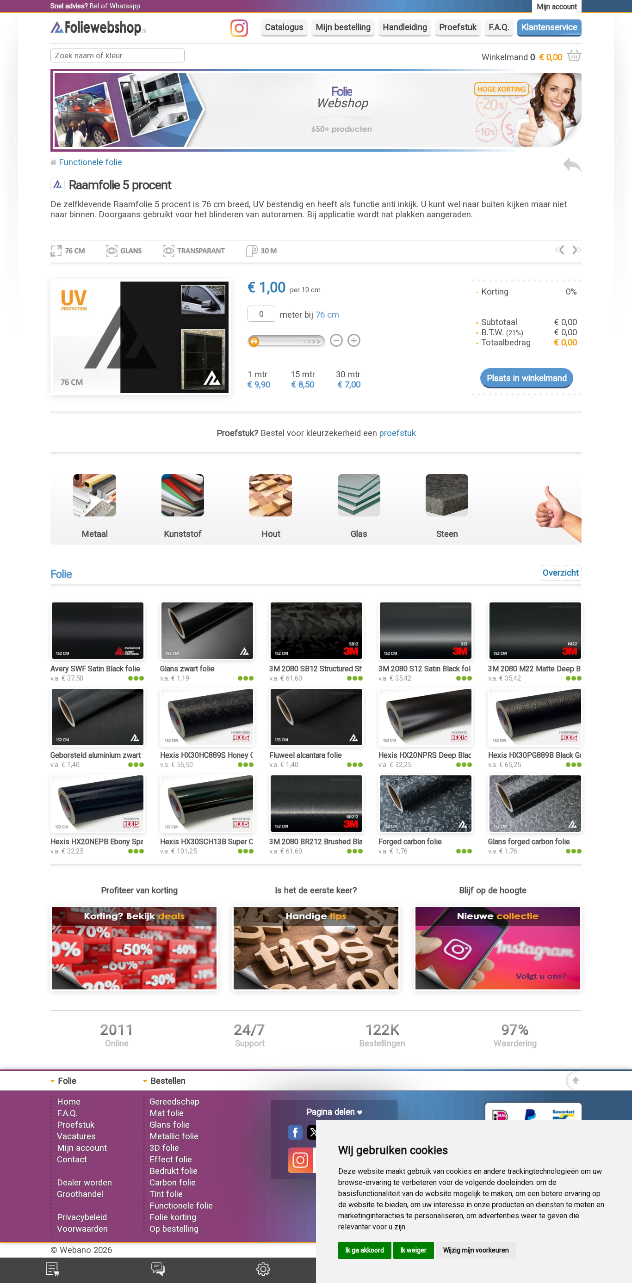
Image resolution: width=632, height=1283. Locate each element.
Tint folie (166, 1194)
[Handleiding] (316, 988)
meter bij (309, 315)
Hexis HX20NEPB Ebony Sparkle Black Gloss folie (131, 841)
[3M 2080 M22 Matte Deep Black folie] (535, 657)
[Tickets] (158, 1273)
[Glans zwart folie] (207, 657)
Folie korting (172, 1217)
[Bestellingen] (52, 1273)
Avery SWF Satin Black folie (95, 668)
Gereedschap (174, 1102)
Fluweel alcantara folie (305, 755)
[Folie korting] (134, 988)
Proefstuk (458, 27)
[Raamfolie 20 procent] (577, 252)
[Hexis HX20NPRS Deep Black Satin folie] (425, 744)
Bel (94, 6)
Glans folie (169, 1125)
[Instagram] (243, 34)
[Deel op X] (312, 1137)
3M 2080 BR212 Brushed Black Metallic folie (342, 841)
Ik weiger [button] (414, 1250)
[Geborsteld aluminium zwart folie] (97, 744)
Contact (72, 1159)
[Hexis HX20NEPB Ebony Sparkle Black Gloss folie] (97, 830)
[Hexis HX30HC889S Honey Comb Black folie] (207, 744)
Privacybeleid (82, 1217)
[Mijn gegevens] (263, 1273)
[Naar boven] (574, 1087)
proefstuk (397, 433)
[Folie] (98, 33)
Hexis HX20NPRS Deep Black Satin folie (444, 755)
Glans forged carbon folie (529, 841)
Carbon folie (172, 1183)
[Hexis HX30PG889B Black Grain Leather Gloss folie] (535, 744)
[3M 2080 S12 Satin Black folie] (425, 657)
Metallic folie (173, 1136)
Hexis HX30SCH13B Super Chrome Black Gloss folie (245, 841)
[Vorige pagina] (572, 171)
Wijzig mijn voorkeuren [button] (476, 1250)
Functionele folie (90, 162)
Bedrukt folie (173, 1171)
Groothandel (80, 1194)
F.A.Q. (499, 27)
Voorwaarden (82, 1229)
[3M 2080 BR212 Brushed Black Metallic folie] (316, 830)
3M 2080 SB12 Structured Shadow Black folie (343, 668)
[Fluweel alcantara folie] (316, 744)
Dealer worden (84, 1183)
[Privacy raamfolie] (559, 252)
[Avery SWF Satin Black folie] (97, 657)
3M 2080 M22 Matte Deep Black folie (549, 668)
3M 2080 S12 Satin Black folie (427, 668)
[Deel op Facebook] (295, 1137)
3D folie (164, 1148)
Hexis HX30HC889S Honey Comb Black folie (232, 755)
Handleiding (405, 27)
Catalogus (284, 27)
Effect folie (170, 1159)
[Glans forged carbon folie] (535, 830)
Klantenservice (549, 27)
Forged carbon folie (410, 841)
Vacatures (76, 1136)
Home (69, 1102)
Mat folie (166, 1113)
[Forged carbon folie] (425, 830)
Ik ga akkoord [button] (365, 1250)
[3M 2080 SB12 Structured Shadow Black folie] (316, 657)
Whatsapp (125, 6)
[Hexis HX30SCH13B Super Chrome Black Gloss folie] (207, 830)
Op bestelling (173, 1229)
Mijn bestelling (343, 27)
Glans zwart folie (187, 668)
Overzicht (561, 573)
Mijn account (82, 1148)
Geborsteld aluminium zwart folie (103, 755)
